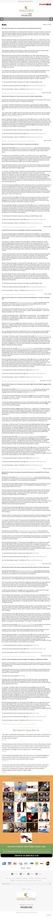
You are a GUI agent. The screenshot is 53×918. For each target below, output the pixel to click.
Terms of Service (38, 878)
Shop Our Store (31, 878)
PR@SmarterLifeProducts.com (34, 89)
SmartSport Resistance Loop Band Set (27, 530)
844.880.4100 (26, 15)
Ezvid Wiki (22, 675)
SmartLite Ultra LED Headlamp (42, 336)
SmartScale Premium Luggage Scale (26, 436)
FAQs (10, 878)
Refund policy (44, 878)
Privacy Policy (25, 880)
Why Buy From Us (19, 878)
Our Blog (35, 880)
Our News (31, 880)
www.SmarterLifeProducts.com (14, 36)
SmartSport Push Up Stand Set (25, 624)
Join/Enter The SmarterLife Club (26, 855)
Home (7, 878)
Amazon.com (29, 305)
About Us (13, 878)
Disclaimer (25, 878)
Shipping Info (13, 880)
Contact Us (40, 880)
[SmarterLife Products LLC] (26, 9)
